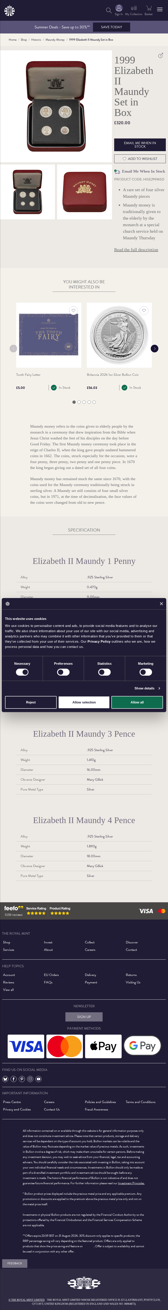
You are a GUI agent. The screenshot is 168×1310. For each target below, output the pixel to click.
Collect (89, 942)
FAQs (48, 982)
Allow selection (84, 702)
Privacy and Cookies (17, 1109)
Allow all (137, 702)
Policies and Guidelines (100, 1102)
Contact (131, 949)
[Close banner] (161, 603)
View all (8, 989)
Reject (31, 702)
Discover (132, 942)
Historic (36, 39)
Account (9, 975)
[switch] (63, 672)
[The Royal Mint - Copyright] (9, 10)
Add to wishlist (142, 158)
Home (12, 39)
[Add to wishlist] (73, 310)
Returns (131, 975)
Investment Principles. (131, 1183)
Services (8, 949)
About (48, 949)
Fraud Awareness (96, 1109)
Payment (91, 982)
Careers (90, 949)
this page (88, 1246)
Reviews (8, 982)
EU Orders (51, 975)
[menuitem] (109, 10)
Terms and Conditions (141, 1102)
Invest (48, 942)
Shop (24, 39)
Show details (144, 688)
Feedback (14, 1263)
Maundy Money (55, 39)
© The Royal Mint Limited (27, 1299)
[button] (160, 9)
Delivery (90, 975)
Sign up (84, 1017)
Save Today (111, 27)
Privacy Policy (99, 641)
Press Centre (12, 1102)
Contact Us (52, 1109)
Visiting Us (133, 982)
